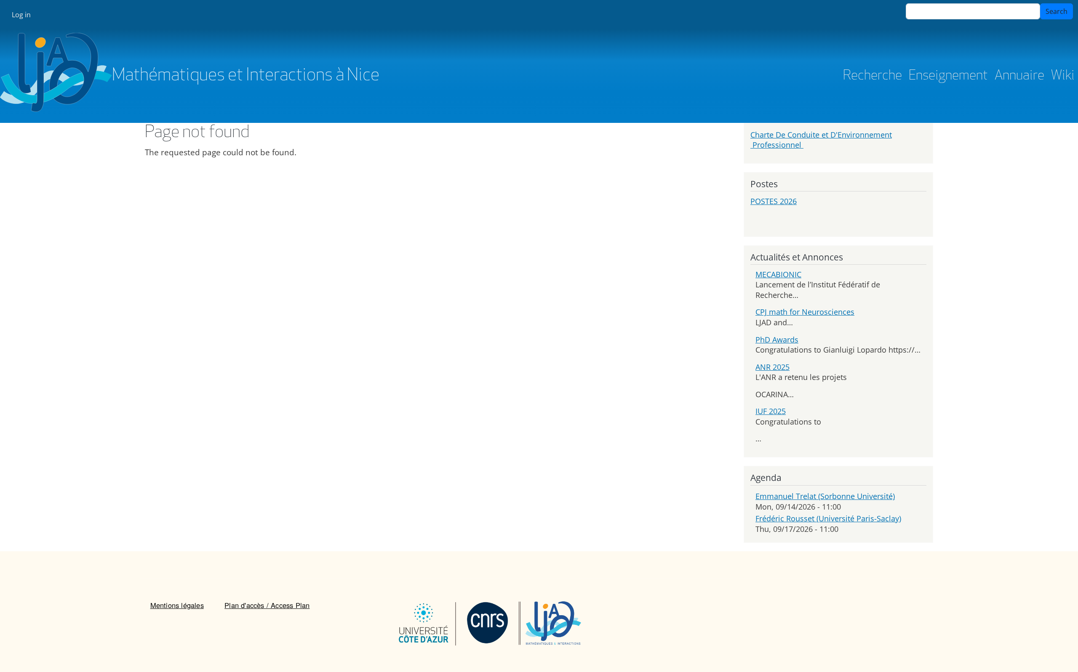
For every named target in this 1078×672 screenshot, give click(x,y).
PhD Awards (776, 340)
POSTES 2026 (773, 201)
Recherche (872, 76)
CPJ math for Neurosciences (804, 312)
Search (1056, 11)
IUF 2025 (770, 411)
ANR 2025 (772, 367)
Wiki (1063, 76)
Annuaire (1019, 76)
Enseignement (948, 76)
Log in (21, 14)
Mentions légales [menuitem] (177, 605)
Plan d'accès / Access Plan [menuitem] (267, 605)
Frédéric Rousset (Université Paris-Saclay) (828, 518)
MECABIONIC (778, 274)
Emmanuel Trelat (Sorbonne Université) (825, 496)
